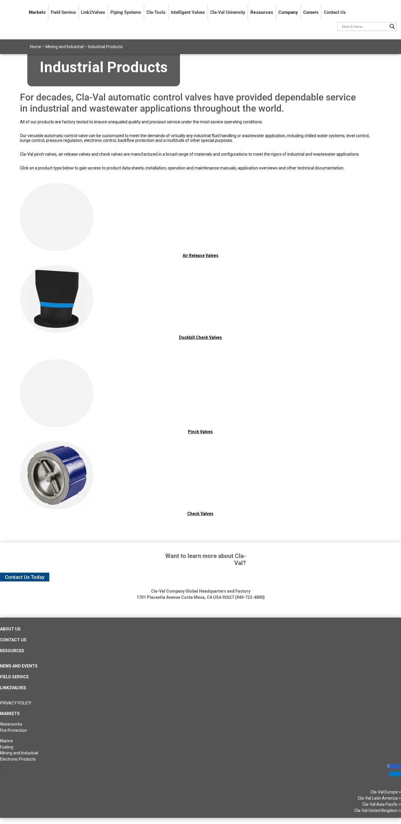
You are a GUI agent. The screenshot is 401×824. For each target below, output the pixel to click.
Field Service (63, 12)
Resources (261, 12)
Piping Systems (125, 12)
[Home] (14, 12)
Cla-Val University (227, 12)
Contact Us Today (24, 577)
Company (288, 12)
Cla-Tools (156, 12)
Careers (311, 12)
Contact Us (335, 12)
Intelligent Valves (188, 12)
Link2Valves (93, 12)
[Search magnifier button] (392, 26)
